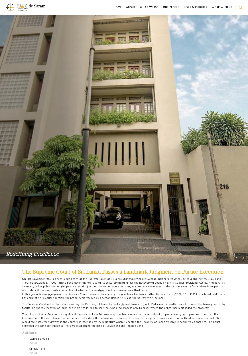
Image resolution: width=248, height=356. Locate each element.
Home (118, 7)
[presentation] (234, 258)
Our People (171, 7)
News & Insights (195, 7)
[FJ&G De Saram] (26, 7)
